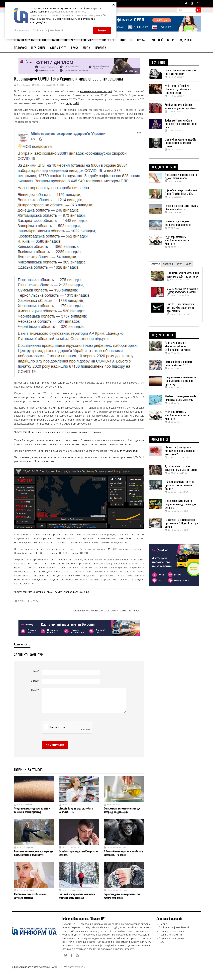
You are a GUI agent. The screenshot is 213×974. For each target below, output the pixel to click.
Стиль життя (58, 48)
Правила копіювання (170, 935)
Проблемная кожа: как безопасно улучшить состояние (30, 895)
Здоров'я (186, 40)
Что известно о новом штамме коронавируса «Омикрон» (59, 592)
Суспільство (106, 40)
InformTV (100, 48)
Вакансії (163, 924)
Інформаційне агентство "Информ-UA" (33, 967)
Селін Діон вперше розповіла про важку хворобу (180, 72)
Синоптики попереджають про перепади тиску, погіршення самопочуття (33, 853)
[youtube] (192, 3)
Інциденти (125, 40)
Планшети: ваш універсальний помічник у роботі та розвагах (183, 274)
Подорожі (20, 48)
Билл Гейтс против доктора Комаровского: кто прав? (79, 853)
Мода (86, 48)
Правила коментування (171, 938)
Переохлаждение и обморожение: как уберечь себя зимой (122, 895)
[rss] (198, 3)
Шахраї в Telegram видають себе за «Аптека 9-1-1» (76, 810)
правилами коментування (88, 15)
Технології (156, 40)
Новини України (24, 40)
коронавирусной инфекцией (96, 91)
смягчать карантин (127, 451)
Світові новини (49, 40)
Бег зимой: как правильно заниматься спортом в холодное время (77, 895)
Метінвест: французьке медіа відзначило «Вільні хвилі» (180, 398)
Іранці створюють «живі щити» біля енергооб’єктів (181, 207)
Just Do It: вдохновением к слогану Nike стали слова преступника (180, 308)
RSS (161, 942)
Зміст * (35, 690)
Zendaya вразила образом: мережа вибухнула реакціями (180, 106)
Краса (75, 48)
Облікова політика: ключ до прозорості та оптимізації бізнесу (180, 485)
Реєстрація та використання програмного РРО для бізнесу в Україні (181, 523)
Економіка (86, 40)
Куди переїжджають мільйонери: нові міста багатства (177, 240)
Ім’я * (36, 671)
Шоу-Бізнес (38, 48)
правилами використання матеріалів (50, 15)
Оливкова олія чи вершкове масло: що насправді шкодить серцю (122, 810)
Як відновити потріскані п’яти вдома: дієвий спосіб (181, 176)
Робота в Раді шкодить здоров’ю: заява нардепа (178, 223)
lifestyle (155, 264)
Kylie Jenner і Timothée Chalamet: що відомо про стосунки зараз (178, 89)
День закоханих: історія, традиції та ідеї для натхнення (181, 468)
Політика (69, 40)
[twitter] (186, 3)
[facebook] (180, 3)
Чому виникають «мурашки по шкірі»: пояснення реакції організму (32, 810)
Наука (141, 40)
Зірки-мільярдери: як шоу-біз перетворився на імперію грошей (180, 143)
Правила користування (171, 931)
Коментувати (55, 745)
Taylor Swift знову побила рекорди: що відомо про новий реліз (181, 124)
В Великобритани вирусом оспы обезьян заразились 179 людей (123, 853)
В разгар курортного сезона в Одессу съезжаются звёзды (182, 290)
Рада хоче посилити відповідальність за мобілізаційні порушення (178, 346)
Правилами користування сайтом (66, 12)
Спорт (171, 40)
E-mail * (35, 681)
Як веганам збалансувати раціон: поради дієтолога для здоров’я (180, 504)
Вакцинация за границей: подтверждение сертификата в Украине (64, 432)
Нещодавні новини (163, 167)
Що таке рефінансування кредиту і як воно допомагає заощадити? (180, 451)
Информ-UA (72, 103)
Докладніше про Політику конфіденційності (38, 31)
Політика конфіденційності (174, 927)
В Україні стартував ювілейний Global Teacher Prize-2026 (181, 192)
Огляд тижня (159, 439)
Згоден (102, 31)
